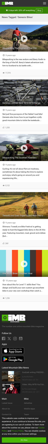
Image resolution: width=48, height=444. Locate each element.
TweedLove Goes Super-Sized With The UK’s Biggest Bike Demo (25, 215)
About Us (6, 409)
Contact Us (6, 414)
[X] (9, 339)
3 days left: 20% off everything (24, 10)
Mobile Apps (29, 409)
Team (26, 414)
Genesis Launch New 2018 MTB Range (21, 103)
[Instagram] (15, 339)
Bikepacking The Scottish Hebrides (19, 157)
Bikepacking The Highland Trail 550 (19, 48)
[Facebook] (4, 339)
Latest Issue (7, 403)
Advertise (28, 403)
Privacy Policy (17, 431)
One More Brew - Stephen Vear (17, 273)
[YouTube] (20, 339)
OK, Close (24, 440)
